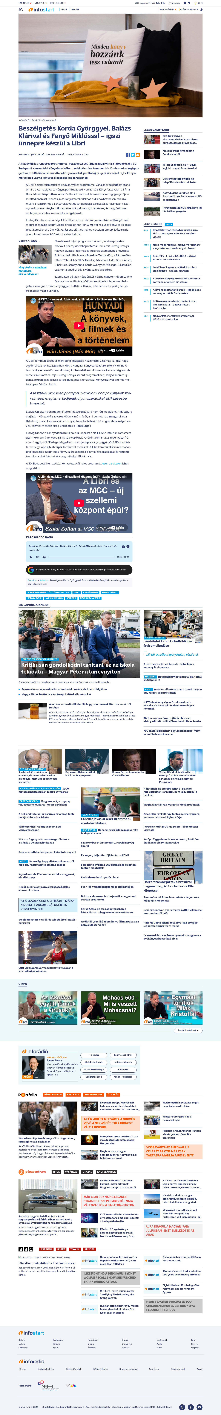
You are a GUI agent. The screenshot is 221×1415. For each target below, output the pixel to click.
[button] (31, 557)
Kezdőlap (32, 580)
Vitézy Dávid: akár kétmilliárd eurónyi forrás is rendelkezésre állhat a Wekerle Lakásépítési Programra (177, 777)
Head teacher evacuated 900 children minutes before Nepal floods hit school (171, 1306)
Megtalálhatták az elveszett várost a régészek (172, 805)
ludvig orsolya (54, 598)
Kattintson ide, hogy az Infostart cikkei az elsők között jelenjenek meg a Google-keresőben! (81, 570)
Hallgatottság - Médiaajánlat (55, 1407)
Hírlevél (194, 1344)
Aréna (200, 1369)
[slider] (82, 557)
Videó (159, 1348)
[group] (44, 557)
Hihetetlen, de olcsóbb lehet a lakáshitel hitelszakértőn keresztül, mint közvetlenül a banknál (170, 792)
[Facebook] (191, 1407)
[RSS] (182, 1407)
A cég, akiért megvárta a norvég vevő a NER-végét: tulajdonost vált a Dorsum (109, 1123)
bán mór (71, 598)
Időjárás (195, 1348)
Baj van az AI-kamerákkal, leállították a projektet (80, 774)
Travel (74, 1249)
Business (46, 1249)
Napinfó (126, 1348)
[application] (79, 557)
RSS (153, 1407)
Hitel (56, 1172)
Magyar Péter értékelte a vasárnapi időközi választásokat (56, 694)
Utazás (87, 1172)
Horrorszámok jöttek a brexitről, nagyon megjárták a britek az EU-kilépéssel (169, 886)
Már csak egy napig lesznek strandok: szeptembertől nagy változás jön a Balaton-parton (109, 1201)
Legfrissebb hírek (46, 1369)
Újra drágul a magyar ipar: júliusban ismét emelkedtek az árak (170, 1230)
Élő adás (95, 1055)
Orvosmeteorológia (128, 1369)
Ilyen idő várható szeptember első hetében (107, 887)
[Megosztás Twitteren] (132, 155)
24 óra (64, 9)
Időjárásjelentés (100, 1369)
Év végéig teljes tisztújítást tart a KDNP (105, 855)
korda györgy (110, 593)
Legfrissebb (162, 1340)
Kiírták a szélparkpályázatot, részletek (172, 654)
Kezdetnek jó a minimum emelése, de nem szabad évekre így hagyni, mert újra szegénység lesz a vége (37, 777)
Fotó (193, 1340)
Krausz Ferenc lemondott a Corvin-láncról (128, 774)
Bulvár (125, 1340)
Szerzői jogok (143, 1407)
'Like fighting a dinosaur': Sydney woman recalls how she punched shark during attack (110, 1277)
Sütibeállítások (164, 1407)
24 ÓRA (169, 224)
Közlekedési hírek (73, 1369)
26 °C (200, 3)
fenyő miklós (90, 593)
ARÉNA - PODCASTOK (189, 9)
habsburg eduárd (90, 598)
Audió (159, 1344)
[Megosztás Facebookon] (128, 155)
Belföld (21, 1340)
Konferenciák (93, 1095)
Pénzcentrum (53, 1095)
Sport (61, 1249)
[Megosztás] (127, 546)
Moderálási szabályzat (123, 1407)
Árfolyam (73, 1095)
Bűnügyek (126, 1344)
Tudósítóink (93, 1340)
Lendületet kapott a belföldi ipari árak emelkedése (168, 644)
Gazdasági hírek (178, 1369)
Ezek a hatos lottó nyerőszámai (100, 877)
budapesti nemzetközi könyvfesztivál (49, 593)
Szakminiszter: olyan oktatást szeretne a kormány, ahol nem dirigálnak (64, 689)
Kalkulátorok (106, 1172)
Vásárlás (71, 1172)
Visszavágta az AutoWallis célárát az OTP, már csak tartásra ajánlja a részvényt (170, 1151)
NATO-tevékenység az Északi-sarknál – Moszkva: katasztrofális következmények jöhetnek (169, 705)
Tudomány (58, 1340)
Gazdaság (23, 1348)
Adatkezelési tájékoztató (98, 1407)
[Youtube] (199, 1407)
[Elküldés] (137, 155)
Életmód (91, 1348)
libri (76, 593)
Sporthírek (154, 1369)
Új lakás (113, 1095)
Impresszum (77, 1407)
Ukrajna (75, 9)
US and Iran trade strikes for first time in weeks (46, 1263)
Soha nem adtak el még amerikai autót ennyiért (47, 852)
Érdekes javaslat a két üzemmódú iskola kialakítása (106, 821)
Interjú (91, 1344)
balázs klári (34, 598)
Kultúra (44, 580)
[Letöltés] (123, 546)
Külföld (21, 1344)
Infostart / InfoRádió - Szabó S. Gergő (41, 155)
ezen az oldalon (111, 463)
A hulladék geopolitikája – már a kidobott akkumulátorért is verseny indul (47, 905)
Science (89, 1249)
